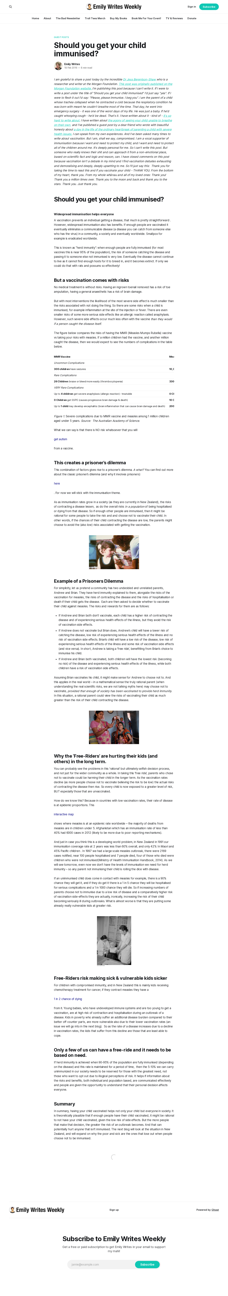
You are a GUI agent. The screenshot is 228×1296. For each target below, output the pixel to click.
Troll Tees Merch (95, 18)
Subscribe (209, 6)
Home (35, 18)
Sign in (192, 6)
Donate (191, 18)
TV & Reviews (174, 18)
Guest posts (61, 37)
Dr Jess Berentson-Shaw (140, 79)
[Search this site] (10, 6)
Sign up (114, 1209)
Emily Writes (72, 64)
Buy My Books (118, 18)
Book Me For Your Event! (146, 18)
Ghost (215, 1209)
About (47, 18)
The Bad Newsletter (68, 18)
